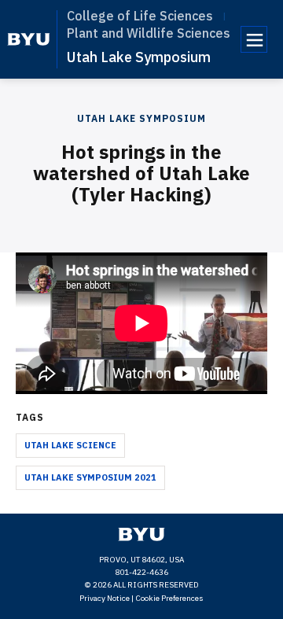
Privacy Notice (104, 598)
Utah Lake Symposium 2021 (90, 477)
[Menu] (254, 39)
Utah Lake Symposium (139, 57)
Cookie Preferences (169, 598)
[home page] (28, 39)
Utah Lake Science (70, 445)
